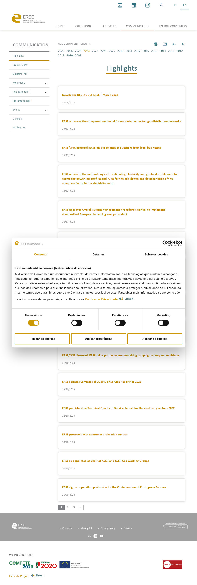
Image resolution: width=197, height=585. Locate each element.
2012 (180, 51)
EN (184, 5)
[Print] (155, 44)
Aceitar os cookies (154, 338)
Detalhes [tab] (98, 254)
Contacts (67, 528)
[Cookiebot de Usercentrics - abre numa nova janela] (165, 243)
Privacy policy (108, 528)
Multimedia (19, 82)
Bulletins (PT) (20, 74)
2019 (120, 51)
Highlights (18, 55)
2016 (146, 51)
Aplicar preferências (98, 338)
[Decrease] (183, 44)
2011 (61, 55)
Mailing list (86, 528)
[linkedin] (134, 5)
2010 (70, 55)
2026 (61, 51)
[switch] (76, 323)
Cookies (128, 528)
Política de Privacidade (101, 299)
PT (175, 5)
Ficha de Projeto (19, 576)
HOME (60, 26)
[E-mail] (164, 44)
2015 (154, 51)
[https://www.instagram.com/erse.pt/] (148, 5)
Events (16, 109)
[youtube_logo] (120, 5)
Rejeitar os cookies (42, 338)
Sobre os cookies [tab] (156, 254)
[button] (161, 5)
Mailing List (19, 127)
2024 (78, 51)
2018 (129, 51)
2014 (163, 51)
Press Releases (20, 65)
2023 (86, 51)
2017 (137, 51)
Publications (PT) (22, 91)
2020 (112, 51)
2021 (103, 51)
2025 (70, 51)
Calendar (18, 118)
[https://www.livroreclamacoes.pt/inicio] (172, 564)
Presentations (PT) (23, 101)
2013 (171, 51)
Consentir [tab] (41, 254)
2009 (78, 55)
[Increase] (174, 44)
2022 (95, 51)
